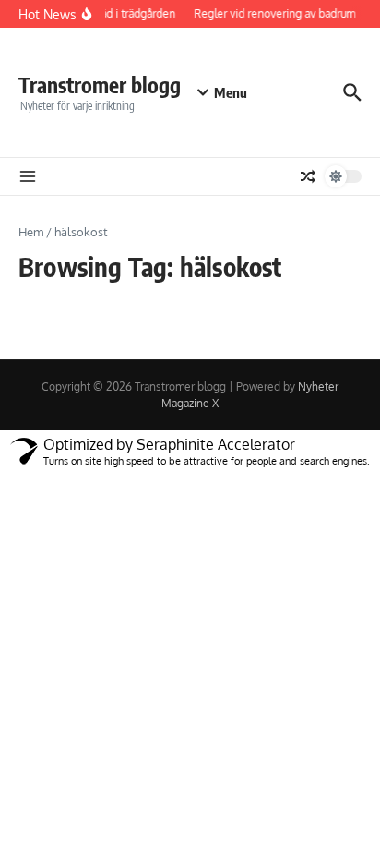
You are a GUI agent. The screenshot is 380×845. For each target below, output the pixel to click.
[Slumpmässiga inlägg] (308, 176)
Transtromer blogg (99, 84)
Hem (30, 231)
